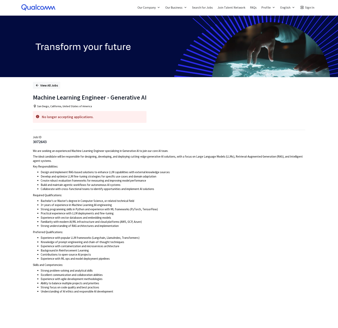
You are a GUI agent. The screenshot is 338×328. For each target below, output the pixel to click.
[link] (38, 7)
